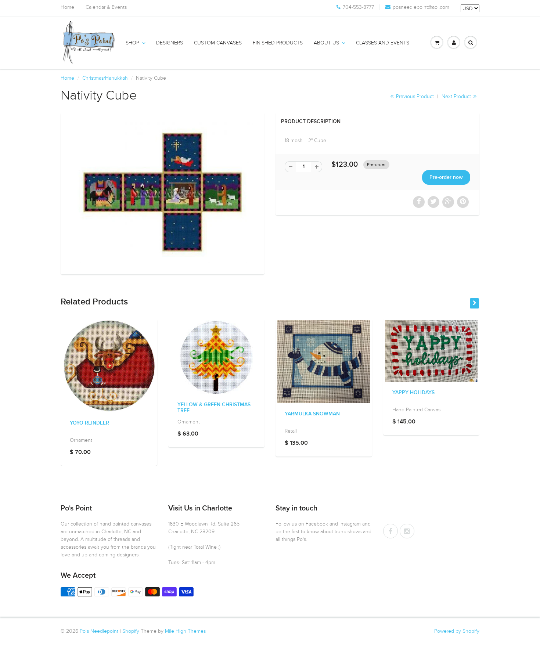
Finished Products (278, 43)
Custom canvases (218, 43)
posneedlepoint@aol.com (421, 7)
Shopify (130, 631)
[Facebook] (390, 531)
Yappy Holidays (413, 393)
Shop (132, 43)
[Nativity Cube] (162, 192)
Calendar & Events (106, 7)
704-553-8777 (358, 7)
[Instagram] (407, 531)
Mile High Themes (185, 631)
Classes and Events (382, 43)
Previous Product (414, 96)
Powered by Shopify (456, 631)
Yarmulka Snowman (312, 413)
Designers (169, 43)
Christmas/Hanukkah (105, 78)
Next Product (457, 96)
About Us (326, 43)
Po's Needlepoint (99, 631)
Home (67, 7)
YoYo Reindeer (89, 423)
